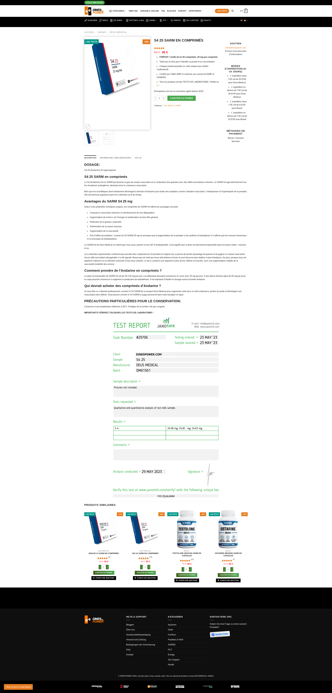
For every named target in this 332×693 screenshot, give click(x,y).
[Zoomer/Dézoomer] (9, 590)
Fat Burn (117, 20)
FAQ (163, 11)
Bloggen (171, 11)
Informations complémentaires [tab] (115, 158)
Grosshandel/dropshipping (138, 635)
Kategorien (118, 11)
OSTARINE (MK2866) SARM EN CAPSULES (228, 554)
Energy (177, 20)
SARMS (152, 20)
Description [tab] (90, 158)
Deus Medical (118, 32)
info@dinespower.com (236, 48)
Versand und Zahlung (136, 640)
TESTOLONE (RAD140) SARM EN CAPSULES (186, 554)
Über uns (133, 11)
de (241, 20)
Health (207, 20)
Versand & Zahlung (149, 11)
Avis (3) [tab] (138, 158)
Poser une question (104, 578)
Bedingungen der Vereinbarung (140, 645)
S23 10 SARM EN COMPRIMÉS (145, 553)
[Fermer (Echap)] (2, 590)
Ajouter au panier (181, 98)
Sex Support (192, 20)
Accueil (89, 32)
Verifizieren (195, 11)
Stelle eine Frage (94, 2)
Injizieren (92, 20)
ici (158, 85)
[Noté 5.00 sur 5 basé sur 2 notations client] (187, 48)
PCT (164, 20)
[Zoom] (87, 126)
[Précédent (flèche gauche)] (2, 600)
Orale (105, 20)
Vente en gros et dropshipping (18, 687)
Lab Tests (222, 11)
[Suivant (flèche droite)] (9, 600)
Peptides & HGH (136, 20)
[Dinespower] (94, 11)
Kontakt (182, 11)
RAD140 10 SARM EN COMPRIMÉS (104, 553)
